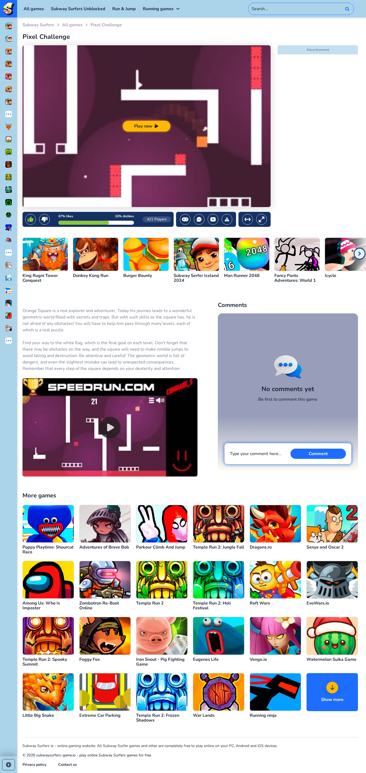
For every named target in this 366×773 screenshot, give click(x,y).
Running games (158, 9)
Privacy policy (34, 764)
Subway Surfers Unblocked (78, 9)
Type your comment (256, 454)
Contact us (67, 764)
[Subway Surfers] (8, 8)
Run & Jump (124, 9)
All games (34, 9)
